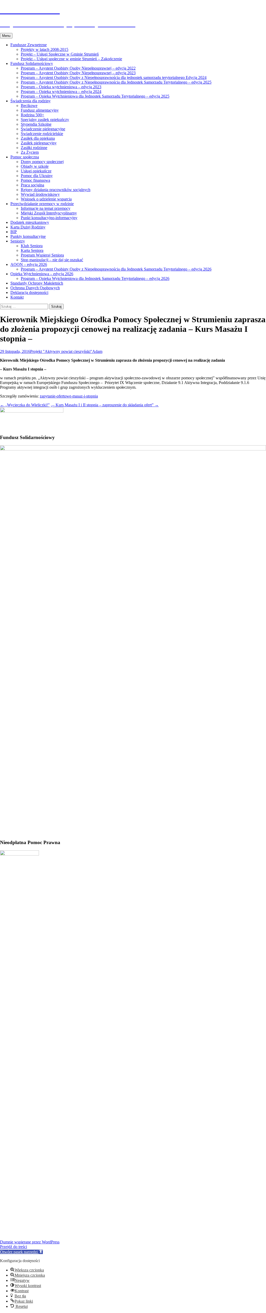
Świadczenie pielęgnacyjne (43, 129)
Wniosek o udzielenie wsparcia (46, 199)
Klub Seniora (32, 246)
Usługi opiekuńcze (36, 171)
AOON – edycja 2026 (28, 264)
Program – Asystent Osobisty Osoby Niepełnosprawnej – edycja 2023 (78, 73)
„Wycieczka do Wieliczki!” (25, 405)
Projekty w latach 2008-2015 (44, 49)
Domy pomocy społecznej (42, 161)
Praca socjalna (32, 185)
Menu (6, 36)
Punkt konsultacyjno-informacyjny (49, 218)
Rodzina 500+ (32, 115)
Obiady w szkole (35, 166)
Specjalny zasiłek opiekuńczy (45, 119)
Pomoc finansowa (35, 180)
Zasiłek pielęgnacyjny (39, 143)
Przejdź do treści (13, 1246)
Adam (97, 351)
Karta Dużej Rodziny (27, 227)
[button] (21, 1252)
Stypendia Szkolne (36, 124)
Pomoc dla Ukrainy (37, 175)
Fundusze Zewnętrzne (28, 45)
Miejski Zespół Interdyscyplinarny (49, 213)
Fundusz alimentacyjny (40, 110)
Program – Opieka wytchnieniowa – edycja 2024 (61, 91)
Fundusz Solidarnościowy (31, 63)
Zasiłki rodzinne (34, 147)
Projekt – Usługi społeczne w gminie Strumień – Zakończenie (71, 59)
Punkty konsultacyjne (28, 236)
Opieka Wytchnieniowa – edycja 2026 (41, 274)
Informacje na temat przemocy (45, 208)
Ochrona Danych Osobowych (35, 288)
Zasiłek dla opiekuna (38, 138)
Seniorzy (17, 241)
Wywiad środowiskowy (40, 194)
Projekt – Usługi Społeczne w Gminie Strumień (60, 54)
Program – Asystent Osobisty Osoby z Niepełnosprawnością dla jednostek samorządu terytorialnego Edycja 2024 (114, 77)
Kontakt (17, 297)
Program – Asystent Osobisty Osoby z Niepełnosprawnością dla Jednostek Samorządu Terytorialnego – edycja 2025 (116, 82)
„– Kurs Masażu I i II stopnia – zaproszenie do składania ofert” (105, 405)
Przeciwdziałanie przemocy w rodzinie (42, 203)
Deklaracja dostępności (29, 292)
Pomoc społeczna (24, 157)
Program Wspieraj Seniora (42, 255)
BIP (13, 232)
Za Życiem (30, 152)
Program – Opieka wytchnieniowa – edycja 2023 (61, 87)
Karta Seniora (32, 250)
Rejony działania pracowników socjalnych (55, 189)
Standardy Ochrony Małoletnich (36, 283)
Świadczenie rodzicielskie (42, 133)
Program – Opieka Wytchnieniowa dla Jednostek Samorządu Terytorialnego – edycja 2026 (95, 278)
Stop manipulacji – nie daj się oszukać (52, 260)
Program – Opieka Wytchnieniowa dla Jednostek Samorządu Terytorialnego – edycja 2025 (95, 96)
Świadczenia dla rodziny (30, 101)
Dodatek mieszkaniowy (29, 222)
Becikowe (29, 105)
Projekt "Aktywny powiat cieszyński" (61, 351)
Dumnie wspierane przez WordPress (29, 1242)
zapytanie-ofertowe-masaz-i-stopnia (69, 396)
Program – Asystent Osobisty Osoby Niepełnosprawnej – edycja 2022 (78, 68)
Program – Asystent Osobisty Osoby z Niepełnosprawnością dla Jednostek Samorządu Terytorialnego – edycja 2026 (116, 269)
